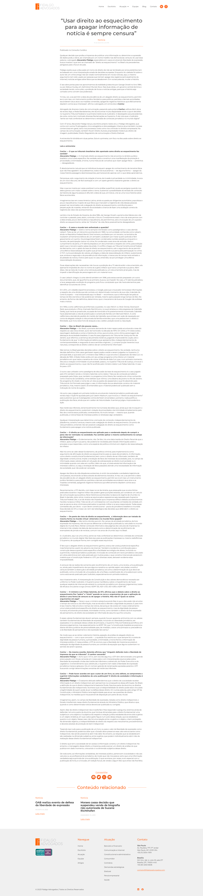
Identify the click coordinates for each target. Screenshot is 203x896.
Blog (144, 7)
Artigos (81, 863)
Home (101, 7)
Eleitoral (107, 871)
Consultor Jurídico (79, 50)
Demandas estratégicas (114, 867)
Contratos (108, 863)
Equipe (135, 7)
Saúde (107, 880)
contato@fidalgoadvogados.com (151, 870)
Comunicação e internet (114, 850)
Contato (153, 7)
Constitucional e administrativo (117, 854)
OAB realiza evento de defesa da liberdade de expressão (54, 804)
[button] (93, 777)
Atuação (122, 7)
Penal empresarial (111, 876)
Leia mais (40, 814)
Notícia (101, 40)
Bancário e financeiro (113, 846)
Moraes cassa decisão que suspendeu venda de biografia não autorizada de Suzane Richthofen (100, 806)
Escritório (112, 7)
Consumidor (109, 859)
